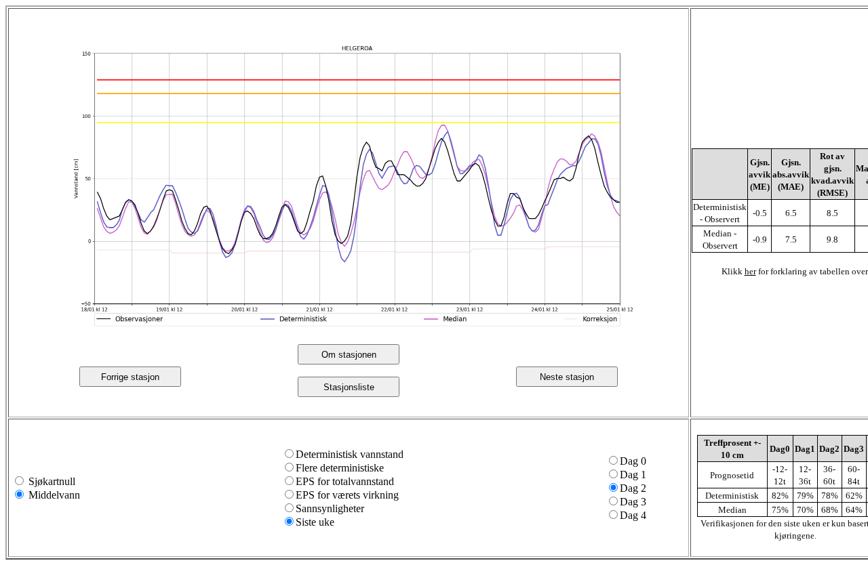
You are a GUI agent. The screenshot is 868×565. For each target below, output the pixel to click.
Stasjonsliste (348, 387)
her (750, 271)
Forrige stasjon (130, 377)
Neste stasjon (567, 377)
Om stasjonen (348, 355)
